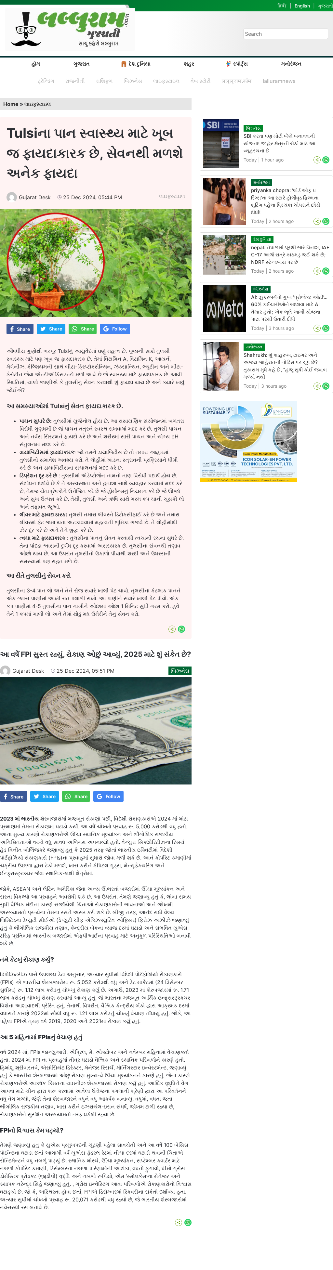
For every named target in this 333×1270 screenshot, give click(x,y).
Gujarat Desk (35, 197)
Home (11, 104)
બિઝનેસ (133, 81)
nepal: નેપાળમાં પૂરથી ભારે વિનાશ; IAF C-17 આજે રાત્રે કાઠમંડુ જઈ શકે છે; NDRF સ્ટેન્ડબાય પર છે (290, 254)
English (302, 5)
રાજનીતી (75, 81)
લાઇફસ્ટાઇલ (166, 81)
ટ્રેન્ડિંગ (46, 81)
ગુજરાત (81, 63)
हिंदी (282, 5)
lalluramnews (279, 81)
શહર (189, 63)
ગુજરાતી (325, 5)
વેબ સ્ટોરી (201, 81)
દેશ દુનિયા (140, 63)
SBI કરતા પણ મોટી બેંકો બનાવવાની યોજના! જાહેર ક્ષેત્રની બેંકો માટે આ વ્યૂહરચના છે (279, 143)
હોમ (36, 63)
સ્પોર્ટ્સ (240, 63)
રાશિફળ (104, 81)
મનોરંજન (291, 63)
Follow (119, 328)
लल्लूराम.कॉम (237, 81)
